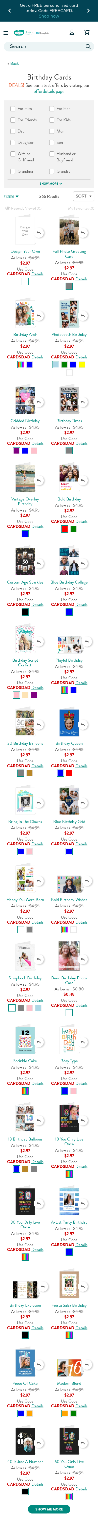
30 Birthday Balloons (25, 743)
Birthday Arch (25, 334)
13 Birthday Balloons (25, 1139)
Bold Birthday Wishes (69, 900)
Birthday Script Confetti (25, 662)
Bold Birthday (69, 499)
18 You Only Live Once (69, 1141)
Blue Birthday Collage (69, 582)
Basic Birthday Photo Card (69, 980)
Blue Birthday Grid (69, 821)
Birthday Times (69, 421)
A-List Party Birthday (69, 1222)
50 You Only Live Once (69, 1464)
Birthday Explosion (25, 1305)
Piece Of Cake (25, 1383)
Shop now (49, 16)
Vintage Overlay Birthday (25, 501)
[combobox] (49, 46)
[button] (6, 32)
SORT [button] (81, 196)
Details (37, 274)
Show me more (49, 1509)
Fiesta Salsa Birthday (69, 1305)
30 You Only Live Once (25, 1224)
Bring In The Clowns (25, 821)
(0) (25, 208)
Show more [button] (49, 183)
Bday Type (69, 1061)
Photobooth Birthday (69, 334)
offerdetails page (49, 91)
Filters (9, 197)
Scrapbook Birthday (25, 978)
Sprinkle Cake (25, 1061)
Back (14, 63)
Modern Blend (69, 1383)
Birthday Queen (69, 743)
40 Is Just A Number (25, 1462)
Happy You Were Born (25, 900)
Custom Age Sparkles (25, 582)
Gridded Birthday (25, 421)
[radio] (25, 281)
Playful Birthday (69, 660)
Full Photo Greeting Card (69, 253)
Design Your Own (25, 251)
